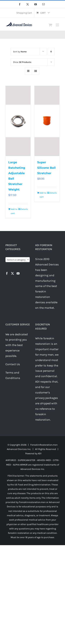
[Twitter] (12, 273)
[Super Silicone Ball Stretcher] (46, 121)
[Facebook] (6, 273)
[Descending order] (51, 51)
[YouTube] (18, 273)
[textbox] (18, 259)
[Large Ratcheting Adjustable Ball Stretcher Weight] (18, 121)
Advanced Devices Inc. (19, 449)
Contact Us (12, 364)
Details (24, 209)
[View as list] (35, 71)
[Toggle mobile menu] (58, 25)
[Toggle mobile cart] (50, 25)
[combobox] (17, 259)
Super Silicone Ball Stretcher (46, 168)
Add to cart (14, 211)
